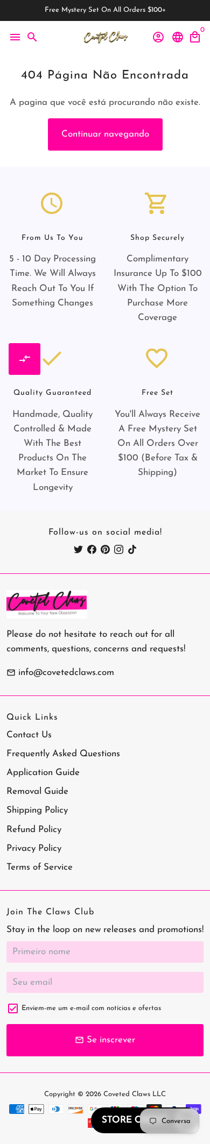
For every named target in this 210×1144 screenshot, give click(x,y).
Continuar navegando (105, 134)
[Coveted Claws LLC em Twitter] (78, 550)
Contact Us (29, 735)
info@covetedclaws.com (60, 672)
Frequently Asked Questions (63, 753)
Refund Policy (33, 829)
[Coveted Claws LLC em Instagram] (118, 550)
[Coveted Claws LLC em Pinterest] (105, 550)
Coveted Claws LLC (134, 1094)
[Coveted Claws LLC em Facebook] (91, 550)
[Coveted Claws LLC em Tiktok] (132, 550)
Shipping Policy (37, 810)
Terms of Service (39, 867)
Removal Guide (37, 791)
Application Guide (43, 772)
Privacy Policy (33, 848)
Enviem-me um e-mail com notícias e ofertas (91, 1008)
